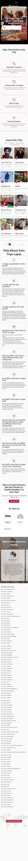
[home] (14, 6)
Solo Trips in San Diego (6, 632)
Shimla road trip (19, 233)
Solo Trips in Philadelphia (6, 655)
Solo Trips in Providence (6, 677)
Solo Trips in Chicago (5, 593)
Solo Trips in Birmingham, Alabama (8, 636)
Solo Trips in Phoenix (5, 625)
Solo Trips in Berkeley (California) (8, 720)
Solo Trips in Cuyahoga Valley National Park (10, 768)
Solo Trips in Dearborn (6, 761)
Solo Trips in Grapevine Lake (7, 799)
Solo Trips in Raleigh (5, 725)
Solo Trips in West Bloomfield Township (10, 732)
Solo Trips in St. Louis (5, 673)
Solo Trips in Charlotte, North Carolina (9, 657)
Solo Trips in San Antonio (6, 652)
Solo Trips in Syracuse (6, 791)
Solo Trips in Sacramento (6, 659)
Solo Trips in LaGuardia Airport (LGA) (9, 688)
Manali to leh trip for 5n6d (8, 210)
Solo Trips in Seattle (5, 598)
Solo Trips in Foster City (6, 793)
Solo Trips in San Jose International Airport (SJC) (11, 745)
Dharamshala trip (5, 186)
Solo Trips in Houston (6, 629)
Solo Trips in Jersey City (6, 607)
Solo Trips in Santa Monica (7, 797)
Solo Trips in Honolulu (6, 684)
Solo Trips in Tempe (5, 775)
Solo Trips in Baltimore (6, 670)
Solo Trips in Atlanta (5, 602)
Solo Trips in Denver (5, 605)
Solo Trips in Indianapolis (6, 640)
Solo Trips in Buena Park (6, 709)
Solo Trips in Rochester (6, 766)
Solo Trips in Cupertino (6, 666)
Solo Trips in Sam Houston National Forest (10, 616)
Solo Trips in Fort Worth (6, 782)
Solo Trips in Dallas (5, 618)
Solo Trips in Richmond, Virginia (8, 734)
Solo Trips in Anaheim (6, 697)
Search (24, 27)
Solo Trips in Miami (5, 729)
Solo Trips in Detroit (5, 764)
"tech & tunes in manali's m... (8, 162)
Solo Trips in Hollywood (6, 695)
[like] (12, 149)
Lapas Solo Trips (14, 140)
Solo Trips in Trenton (5, 611)
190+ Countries (10, 30)
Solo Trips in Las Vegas (6, 711)
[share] (12, 151)
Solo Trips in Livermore (6, 661)
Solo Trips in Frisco (5, 786)
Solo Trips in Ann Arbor (6, 755)
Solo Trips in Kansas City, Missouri (8, 650)
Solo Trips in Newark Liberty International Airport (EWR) (13, 752)
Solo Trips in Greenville (6, 741)
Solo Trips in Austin (5, 620)
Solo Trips (11, 143)
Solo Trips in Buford (5, 702)
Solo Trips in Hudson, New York (8, 589)
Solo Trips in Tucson (5, 759)
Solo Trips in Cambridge (6, 723)
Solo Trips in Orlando (5, 648)
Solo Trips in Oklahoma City (7, 806)
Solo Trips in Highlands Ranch (7, 716)
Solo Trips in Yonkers (5, 643)
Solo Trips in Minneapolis (6, 705)
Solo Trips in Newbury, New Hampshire (9, 627)
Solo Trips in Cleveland (6, 757)
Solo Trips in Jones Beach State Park (9, 727)
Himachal (17, 186)
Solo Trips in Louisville (6, 777)
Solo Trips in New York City (7, 609)
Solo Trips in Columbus (6, 646)
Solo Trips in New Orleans (7, 738)
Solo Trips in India (20, 143)
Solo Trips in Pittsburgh (6, 675)
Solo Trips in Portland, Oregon (7, 634)
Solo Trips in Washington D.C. (7, 596)
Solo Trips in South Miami (6, 664)
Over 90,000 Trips (19, 30)
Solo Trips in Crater (5, 784)
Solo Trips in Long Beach (6, 770)
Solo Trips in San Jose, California (8, 600)
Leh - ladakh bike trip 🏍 (7, 233)
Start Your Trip (14, 501)
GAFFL (6, 143)
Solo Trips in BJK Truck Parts (7, 779)
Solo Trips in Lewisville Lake (7, 736)
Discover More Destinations (14, 821)
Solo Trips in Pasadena (6, 773)
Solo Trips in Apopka (5, 749)
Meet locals (5, 343)
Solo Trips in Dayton (5, 795)
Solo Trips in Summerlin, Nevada (8, 788)
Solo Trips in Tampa (5, 638)
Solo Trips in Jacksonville (6, 668)
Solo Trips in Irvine (5, 682)
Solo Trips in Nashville (6, 693)
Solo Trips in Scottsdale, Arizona (8, 747)
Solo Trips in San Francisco (7, 614)
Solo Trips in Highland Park (7, 686)
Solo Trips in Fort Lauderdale (7, 690)
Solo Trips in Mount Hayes (7, 679)
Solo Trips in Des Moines (6, 707)
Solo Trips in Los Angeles (6, 591)
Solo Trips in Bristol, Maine (7, 802)
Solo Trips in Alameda (6, 700)
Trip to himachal (19, 162)
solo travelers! (16, 343)
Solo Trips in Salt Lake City (7, 714)
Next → (23, 244)
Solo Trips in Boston (5, 623)
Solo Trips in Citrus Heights (7, 718)
